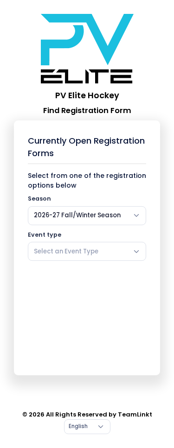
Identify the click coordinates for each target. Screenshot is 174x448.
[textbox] (66, 251)
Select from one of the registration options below (87, 180)
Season (39, 198)
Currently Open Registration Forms (86, 147)
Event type (44, 235)
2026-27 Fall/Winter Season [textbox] (77, 215)
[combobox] (87, 215)
